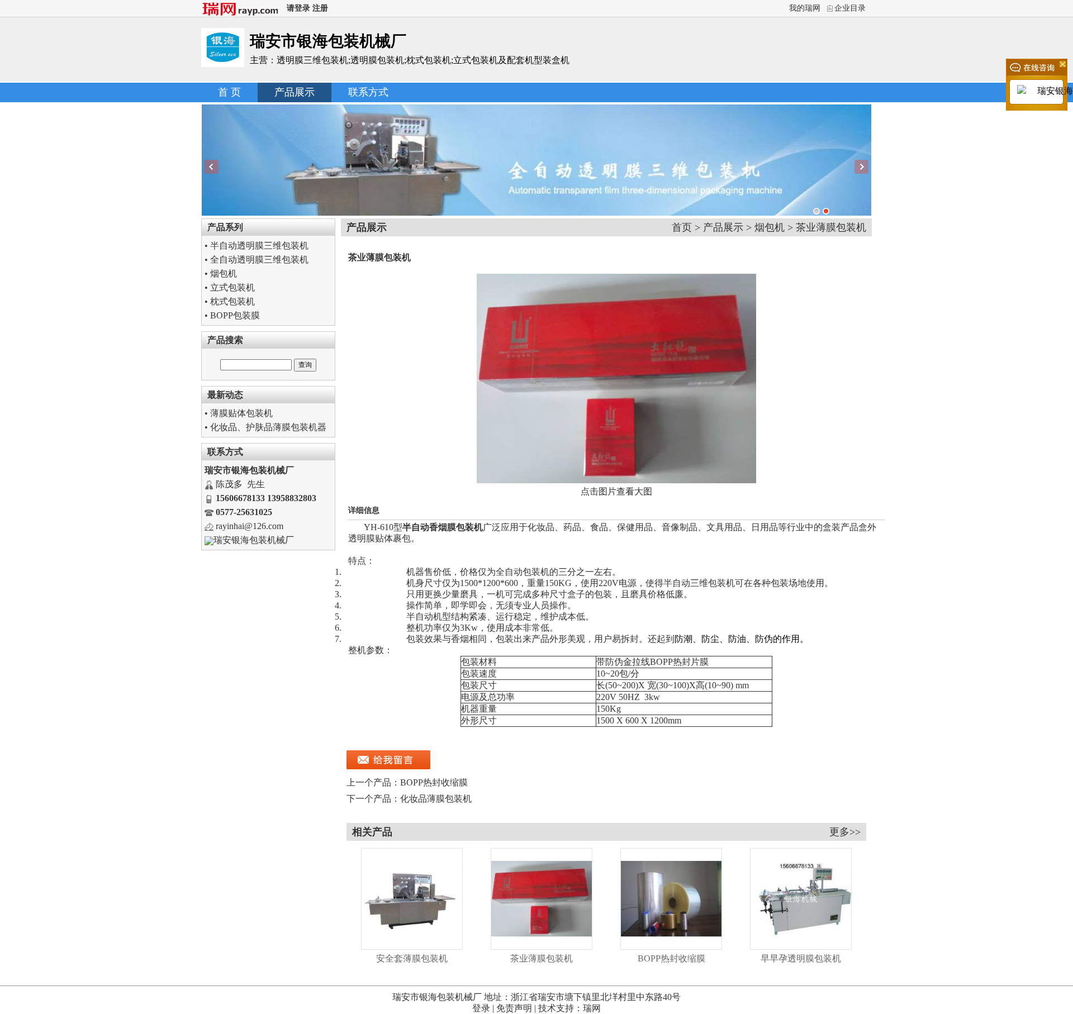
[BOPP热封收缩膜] (671, 946)
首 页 (229, 92)
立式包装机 (232, 287)
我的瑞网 (804, 8)
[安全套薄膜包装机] (412, 946)
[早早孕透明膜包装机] (801, 946)
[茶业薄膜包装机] (541, 946)
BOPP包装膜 (235, 315)
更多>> (845, 831)
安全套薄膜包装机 (412, 958)
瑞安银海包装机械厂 (253, 540)
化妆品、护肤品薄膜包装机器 (268, 427)
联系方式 (368, 92)
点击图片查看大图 (616, 491)
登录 (481, 1008)
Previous (212, 167)
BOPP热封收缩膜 (434, 782)
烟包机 (223, 273)
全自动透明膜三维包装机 (259, 259)
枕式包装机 (232, 301)
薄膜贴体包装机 (241, 413)
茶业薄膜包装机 (541, 958)
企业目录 (850, 8)
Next (861, 167)
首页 (682, 227)
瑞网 (592, 1008)
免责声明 (514, 1008)
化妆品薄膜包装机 (436, 798)
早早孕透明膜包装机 (801, 958)
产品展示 (294, 92)
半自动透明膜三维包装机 (259, 245)
